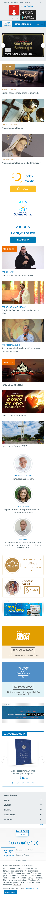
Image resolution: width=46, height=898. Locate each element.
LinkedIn (36, 843)
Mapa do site (21, 860)
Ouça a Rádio (24, 650)
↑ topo (41, 824)
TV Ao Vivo (25, 686)
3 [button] (23, 18)
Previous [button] (6, 12)
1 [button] (13, 18)
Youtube (24, 843)
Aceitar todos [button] (10, 892)
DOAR (26, 188)
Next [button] (40, 12)
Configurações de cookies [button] (14, 888)
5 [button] (33, 18)
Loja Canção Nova (14, 734)
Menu (37, 24)
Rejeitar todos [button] (32, 888)
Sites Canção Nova (42, 24)
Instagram (30, 843)
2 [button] (18, 18)
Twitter (17, 843)
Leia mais (17, 885)
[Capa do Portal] (23, 24)
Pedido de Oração (22, 855)
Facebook (11, 843)
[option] (23, 12)
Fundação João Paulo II (24, 850)
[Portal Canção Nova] (7, 24)
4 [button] (28, 18)
